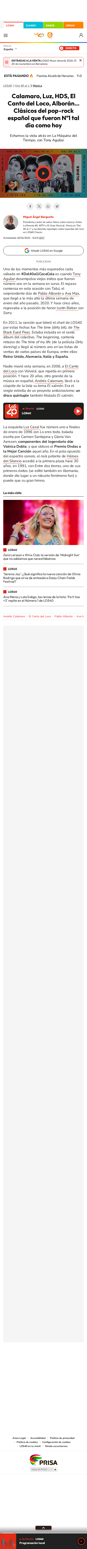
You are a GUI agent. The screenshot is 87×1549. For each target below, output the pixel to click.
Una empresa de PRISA (43, 1459)
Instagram (19, 1362)
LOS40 (10, 25)
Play (81, 1541)
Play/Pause (43, 173)
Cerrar (80, 60)
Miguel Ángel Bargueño (38, 217)
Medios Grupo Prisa (43, 1469)
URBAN (70, 25)
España (8, 49)
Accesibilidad (38, 1438)
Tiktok (27, 1362)
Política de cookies (27, 1442)
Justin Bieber (67, 308)
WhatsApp (48, 206)
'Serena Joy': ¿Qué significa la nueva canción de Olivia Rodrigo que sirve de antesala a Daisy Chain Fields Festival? (41, 577)
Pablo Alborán (49, 293)
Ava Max (72, 293)
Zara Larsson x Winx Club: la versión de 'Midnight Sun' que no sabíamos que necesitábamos (41, 557)
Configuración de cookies (56, 1442)
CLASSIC (31, 25)
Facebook (30, 206)
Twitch (59, 1362)
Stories (68, 1362)
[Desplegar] (43, 1528)
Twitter (39, 206)
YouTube (35, 1362)
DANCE (50, 25)
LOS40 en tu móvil (30, 1446)
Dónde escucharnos (56, 1446)
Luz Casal (31, 427)
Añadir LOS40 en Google (47, 250)
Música (37, 85)
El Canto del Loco (40, 616)
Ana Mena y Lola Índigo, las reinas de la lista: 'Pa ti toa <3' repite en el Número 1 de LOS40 (41, 599)
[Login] (81, 35)
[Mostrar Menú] (5, 35)
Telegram (56, 206)
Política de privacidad (62, 1438)
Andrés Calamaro (49, 380)
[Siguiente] (81, 76)
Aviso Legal (19, 1438)
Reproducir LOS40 (78, 411)
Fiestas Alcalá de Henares (55, 76)
